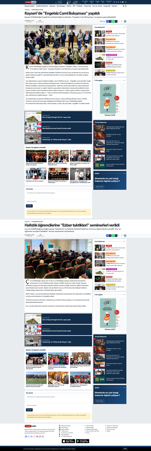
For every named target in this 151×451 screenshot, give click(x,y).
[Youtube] (37, 436)
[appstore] (69, 441)
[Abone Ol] (125, 21)
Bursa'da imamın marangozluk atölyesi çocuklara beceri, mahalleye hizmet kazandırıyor (115, 43)
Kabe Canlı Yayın (111, 429)
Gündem (52, 6)
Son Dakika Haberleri (66, 436)
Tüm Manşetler (65, 434)
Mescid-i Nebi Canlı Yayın (92, 431)
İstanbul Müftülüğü (111, 54)
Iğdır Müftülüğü (111, 70)
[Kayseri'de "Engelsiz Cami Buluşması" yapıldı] (58, 44)
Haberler (27, 9)
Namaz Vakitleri (65, 429)
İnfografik (107, 6)
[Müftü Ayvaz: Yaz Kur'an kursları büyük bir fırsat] (58, 156)
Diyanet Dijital (89, 425)
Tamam (125, 448)
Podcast (114, 6)
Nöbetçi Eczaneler (66, 425)
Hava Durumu (64, 427)
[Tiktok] (40, 436)
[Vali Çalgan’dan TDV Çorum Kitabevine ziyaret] (58, 377)
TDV (74, 6)
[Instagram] (34, 436)
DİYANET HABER (111, 39)
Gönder (29, 206)
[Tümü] (124, 27)
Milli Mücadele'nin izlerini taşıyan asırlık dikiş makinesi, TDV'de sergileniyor (115, 50)
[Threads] (43, 436)
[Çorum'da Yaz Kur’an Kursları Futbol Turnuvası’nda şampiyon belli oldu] (58, 358)
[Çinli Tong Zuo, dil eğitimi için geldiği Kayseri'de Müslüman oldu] (80, 173)
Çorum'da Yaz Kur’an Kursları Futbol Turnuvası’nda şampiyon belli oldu (57, 367)
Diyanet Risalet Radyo (92, 429)
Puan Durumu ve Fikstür (67, 432)
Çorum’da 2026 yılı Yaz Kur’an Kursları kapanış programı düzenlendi (35, 367)
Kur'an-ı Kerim (97, 6)
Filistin (69, 6)
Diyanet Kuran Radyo (112, 427)
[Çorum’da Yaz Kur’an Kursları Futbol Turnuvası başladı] (36, 377)
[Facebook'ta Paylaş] (107, 21)
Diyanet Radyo (90, 427)
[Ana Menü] (125, 6)
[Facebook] (28, 436)
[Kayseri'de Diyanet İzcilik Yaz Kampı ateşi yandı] (36, 156)
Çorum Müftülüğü (37, 221)
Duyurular (87, 6)
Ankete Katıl (99, 186)
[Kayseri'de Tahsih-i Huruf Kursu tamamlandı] (58, 173)
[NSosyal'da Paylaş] (102, 21)
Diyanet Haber (30, 6)
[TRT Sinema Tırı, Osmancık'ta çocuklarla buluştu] (80, 377)
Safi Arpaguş (61, 6)
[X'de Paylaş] (110, 21)
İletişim (108, 431)
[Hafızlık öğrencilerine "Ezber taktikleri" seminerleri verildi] (58, 259)
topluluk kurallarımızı (40, 211)
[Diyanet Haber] (30, 2)
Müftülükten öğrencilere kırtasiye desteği (115, 73)
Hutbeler (80, 6)
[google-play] (83, 441)
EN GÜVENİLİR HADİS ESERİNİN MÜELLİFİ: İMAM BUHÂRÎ (114, 66)
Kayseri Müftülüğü (37, 9)
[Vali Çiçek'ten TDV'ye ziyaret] (36, 173)
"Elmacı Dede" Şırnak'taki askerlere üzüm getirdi (115, 34)
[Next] (26, 436)
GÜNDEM (109, 31)
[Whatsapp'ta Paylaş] (113, 21)
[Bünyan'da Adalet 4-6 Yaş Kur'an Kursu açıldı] (80, 156)
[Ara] (125, 2)
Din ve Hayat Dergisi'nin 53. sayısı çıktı (115, 58)
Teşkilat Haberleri (42, 6)
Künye (87, 432)
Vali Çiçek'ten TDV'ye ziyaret (34, 181)
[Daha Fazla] (116, 21)
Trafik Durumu (64, 431)
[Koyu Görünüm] (123, 6)
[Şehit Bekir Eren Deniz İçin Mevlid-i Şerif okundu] (80, 358)
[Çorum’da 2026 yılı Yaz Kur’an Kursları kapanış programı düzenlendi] (36, 358)
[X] (31, 436)
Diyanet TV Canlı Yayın (112, 425)
